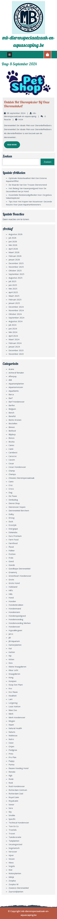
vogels (12, 866)
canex (11, 445)
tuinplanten (14, 840)
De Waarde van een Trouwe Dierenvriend (28, 184)
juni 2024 (13, 328)
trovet (12, 833)
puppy (11, 761)
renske (12, 771)
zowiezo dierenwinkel (19, 888)
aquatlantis (14, 391)
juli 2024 (12, 325)
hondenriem (14, 612)
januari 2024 (14, 346)
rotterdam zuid (16, 793)
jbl (10, 637)
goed (11, 561)
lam (10, 699)
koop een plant (16, 684)
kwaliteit (13, 695)
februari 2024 (15, 343)
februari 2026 (15, 256)
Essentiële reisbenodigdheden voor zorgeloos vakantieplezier (29, 196)
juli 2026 (12, 237)
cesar (11, 463)
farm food (13, 539)
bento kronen (15, 420)
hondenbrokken (16, 605)
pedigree (13, 750)
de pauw (13, 496)
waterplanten (15, 873)
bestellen (13, 423)
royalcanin (13, 800)
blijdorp (12, 434)
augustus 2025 (15, 277)
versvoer (13, 851)
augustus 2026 (15, 234)
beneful (12, 416)
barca (11, 394)
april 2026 (13, 248)
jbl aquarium (14, 641)
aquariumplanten (16, 383)
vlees (11, 862)
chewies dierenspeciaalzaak (21, 478)
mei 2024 (13, 332)
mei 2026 (13, 245)
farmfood (13, 543)
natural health (15, 728)
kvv (10, 688)
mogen (12, 721)
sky (10, 811)
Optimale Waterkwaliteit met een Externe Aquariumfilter (26, 179)
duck (11, 521)
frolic (11, 557)
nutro (11, 739)
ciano (11, 481)
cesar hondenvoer (17, 467)
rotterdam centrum (18, 790)
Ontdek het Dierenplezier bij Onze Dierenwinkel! (26, 104)
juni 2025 (13, 285)
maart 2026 (14, 252)
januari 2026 (14, 259)
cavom (12, 459)
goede (12, 565)
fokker (12, 550)
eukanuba (13, 532)
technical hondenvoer (19, 822)
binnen (12, 427)
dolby (11, 514)
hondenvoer (14, 626)
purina (11, 764)
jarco (11, 634)
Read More (10, 143)
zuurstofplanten (16, 891)
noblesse (13, 735)
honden (12, 601)
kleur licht (13, 670)
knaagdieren (14, 674)
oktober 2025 (15, 270)
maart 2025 (14, 296)
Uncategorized (15, 844)
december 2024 (16, 306)
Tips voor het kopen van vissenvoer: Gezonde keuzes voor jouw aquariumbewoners (29, 203)
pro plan (12, 757)
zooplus (12, 880)
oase (11, 742)
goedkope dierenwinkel (19, 568)
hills (10, 594)
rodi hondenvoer (17, 786)
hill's (11, 590)
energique (13, 528)
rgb (10, 775)
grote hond (14, 583)
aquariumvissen (16, 387)
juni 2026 (13, 241)
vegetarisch (14, 848)
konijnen (12, 681)
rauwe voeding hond (18, 768)
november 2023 (16, 354)
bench (11, 412)
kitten (11, 659)
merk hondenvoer (17, 717)
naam (11, 724)
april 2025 (13, 292)
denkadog (13, 499)
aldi (10, 380)
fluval (11, 546)
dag (10, 492)
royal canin (14, 797)
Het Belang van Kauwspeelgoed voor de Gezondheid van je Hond (26, 190)
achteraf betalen (16, 372)
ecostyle (12, 525)
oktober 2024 (15, 314)
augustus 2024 (15, 321)
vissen (12, 859)
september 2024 (16, 317)
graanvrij (13, 572)
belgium (12, 409)
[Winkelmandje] (47, 54)
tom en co (14, 826)
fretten (12, 554)
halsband (13, 586)
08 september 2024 (16, 113)
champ (12, 470)
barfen (12, 405)
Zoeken (7, 156)
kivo (11, 663)
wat (10, 869)
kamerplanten (15, 644)
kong (11, 677)
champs (12, 474)
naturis (12, 732)
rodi (11, 782)
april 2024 (13, 335)
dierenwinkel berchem (19, 510)
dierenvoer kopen (17, 507)
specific (12, 819)
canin (11, 449)
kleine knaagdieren (17, 666)
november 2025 (16, 266)
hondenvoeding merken (20, 623)
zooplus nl (13, 884)
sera (11, 808)
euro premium (15, 536)
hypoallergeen (15, 630)
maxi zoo (13, 710)
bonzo (11, 438)
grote (11, 579)
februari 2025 (15, 299)
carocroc (13, 456)
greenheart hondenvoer (20, 575)
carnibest (13, 452)
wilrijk (11, 877)
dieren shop (14, 503)
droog (11, 517)
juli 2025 (12, 281)
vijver (11, 855)
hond (11, 597)
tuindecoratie (15, 837)
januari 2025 (14, 303)
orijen (11, 746)
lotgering (13, 703)
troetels (13, 829)
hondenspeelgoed (17, 615)
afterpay (13, 376)
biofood (12, 430)
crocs (11, 488)
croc (11, 485)
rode (11, 779)
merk (11, 713)
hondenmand (15, 608)
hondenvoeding (16, 619)
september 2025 (16, 274)
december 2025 (16, 263)
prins (11, 753)
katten (12, 652)
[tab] (9, 54)
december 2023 (16, 350)
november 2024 (16, 310)
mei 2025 (13, 288)
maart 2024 (14, 339)
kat (10, 648)
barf (10, 398)
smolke (12, 815)
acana (11, 369)
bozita (11, 441)
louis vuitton (14, 706)
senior (11, 804)
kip (10, 655)
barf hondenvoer (17, 401)
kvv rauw (13, 692)
